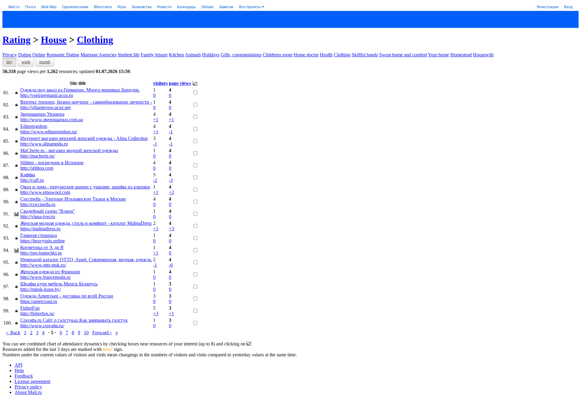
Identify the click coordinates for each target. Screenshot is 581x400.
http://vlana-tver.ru (37, 216)
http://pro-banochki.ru (41, 252)
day (9, 62)
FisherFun (30, 308)
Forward (102, 332)
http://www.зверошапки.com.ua (51, 119)
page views (180, 83)
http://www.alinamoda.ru (44, 143)
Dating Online (31, 54)
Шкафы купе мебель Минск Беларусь (58, 283)
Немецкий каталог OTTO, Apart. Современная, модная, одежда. (86, 259)
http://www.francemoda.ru (45, 277)
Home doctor (306, 54)
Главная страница (38, 235)
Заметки (226, 6)
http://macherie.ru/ (37, 155)
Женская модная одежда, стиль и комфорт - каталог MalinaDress (86, 223)
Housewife (483, 54)
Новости (164, 6)
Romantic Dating (63, 54)
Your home (438, 54)
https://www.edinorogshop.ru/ (48, 131)
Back (13, 332)
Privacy (9, 54)
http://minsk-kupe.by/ (40, 289)
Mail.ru (14, 6)
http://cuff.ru (32, 180)
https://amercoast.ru (38, 301)
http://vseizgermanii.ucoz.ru (46, 95)
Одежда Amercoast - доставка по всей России (66, 295)
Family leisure (154, 54)
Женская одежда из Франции (50, 271)
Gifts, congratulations (241, 54)
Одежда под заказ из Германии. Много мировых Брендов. (80, 89)
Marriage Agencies (98, 54)
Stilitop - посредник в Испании (52, 162)
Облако (207, 6)
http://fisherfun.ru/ (37, 313)
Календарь (186, 6)
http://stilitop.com (36, 168)
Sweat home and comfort (403, 54)
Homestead (461, 54)
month (44, 62)
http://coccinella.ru (37, 204)
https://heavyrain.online (42, 240)
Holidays (210, 54)
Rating (16, 39)
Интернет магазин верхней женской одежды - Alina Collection (84, 138)
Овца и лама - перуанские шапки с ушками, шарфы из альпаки (85, 186)
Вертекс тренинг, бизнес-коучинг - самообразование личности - (86, 102)
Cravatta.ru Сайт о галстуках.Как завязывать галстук (74, 320)
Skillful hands (365, 54)
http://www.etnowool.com (45, 192)
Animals (193, 54)
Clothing (95, 39)
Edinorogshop (33, 126)
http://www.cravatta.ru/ (42, 325)
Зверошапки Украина (42, 114)
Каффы (27, 174)
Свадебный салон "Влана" (47, 211)
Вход (568, 6)
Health (326, 54)
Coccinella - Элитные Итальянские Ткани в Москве (73, 199)
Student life (129, 54)
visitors (160, 83)
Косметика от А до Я (42, 247)
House (54, 39)
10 (86, 332)
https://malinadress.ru (40, 228)
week (25, 62)
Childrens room (277, 54)
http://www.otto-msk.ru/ (43, 265)
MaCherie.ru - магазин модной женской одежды (69, 150)
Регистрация (548, 6)
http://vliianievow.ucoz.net (45, 107)
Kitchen (176, 54)
